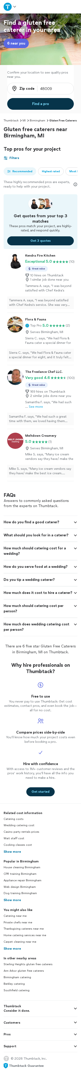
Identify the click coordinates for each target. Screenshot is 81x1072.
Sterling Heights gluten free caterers (28, 964)
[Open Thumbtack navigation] (9, 6)
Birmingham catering (17, 977)
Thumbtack (11, 120)
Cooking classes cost (18, 844)
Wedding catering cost (19, 825)
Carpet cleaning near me (20, 941)
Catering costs (13, 819)
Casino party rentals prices (21, 831)
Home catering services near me (25, 935)
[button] (33, 325)
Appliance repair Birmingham (22, 880)
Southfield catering (16, 990)
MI (24, 120)
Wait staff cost (14, 838)
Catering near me (15, 916)
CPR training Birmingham (20, 873)
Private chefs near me (18, 922)
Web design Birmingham (20, 886)
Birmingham (37, 120)
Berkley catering (14, 983)
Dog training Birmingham (20, 893)
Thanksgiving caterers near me (24, 928)
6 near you (16, 43)
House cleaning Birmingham (22, 867)
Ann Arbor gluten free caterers (24, 970)
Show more (12, 852)
